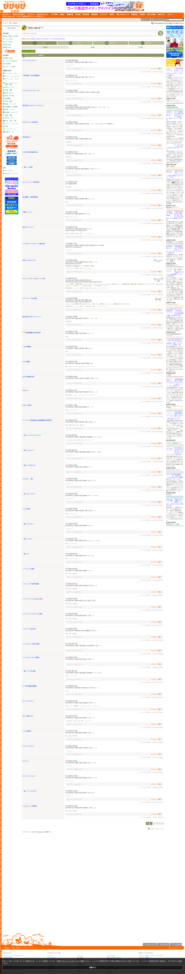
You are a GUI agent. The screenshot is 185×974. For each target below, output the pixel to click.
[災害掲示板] (133, 14)
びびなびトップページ (11, 173)
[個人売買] (77, 14)
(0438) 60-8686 (72, 298)
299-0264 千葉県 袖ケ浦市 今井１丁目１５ (81, 77)
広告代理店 (68, 141)
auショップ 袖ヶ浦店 (30, 298)
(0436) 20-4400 (72, 479)
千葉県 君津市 (72, 184)
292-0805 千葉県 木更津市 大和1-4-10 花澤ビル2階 (83, 92)
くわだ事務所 (27, 346)
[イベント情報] (53, 14)
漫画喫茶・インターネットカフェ (82, 705)
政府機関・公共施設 (11, 106)
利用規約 (6, 948)
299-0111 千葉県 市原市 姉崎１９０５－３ (81, 718)
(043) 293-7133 (72, 644)
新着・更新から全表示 (11, 36)
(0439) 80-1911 (72, 657)
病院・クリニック (10, 104)
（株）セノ (26, 554)
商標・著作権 (16, 948)
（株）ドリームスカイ (30, 791)
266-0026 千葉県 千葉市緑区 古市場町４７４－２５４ (84, 437)
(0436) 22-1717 (72, 390)
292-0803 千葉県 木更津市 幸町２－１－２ (81, 199)
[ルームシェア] (103, 14)
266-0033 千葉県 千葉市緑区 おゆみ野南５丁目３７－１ (85, 645)
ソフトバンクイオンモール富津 (32, 614)
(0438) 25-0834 (72, 122)
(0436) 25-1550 (72, 701)
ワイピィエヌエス (28, 746)
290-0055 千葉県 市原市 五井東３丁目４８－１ (82, 585)
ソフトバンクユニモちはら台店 (32, 599)
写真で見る (7, 44)
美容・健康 (8, 101)
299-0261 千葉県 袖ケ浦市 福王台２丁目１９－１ (83, 688)
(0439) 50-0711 (72, 278)
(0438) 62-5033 (72, 167)
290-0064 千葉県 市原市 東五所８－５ (80, 467)
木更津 (15, 23)
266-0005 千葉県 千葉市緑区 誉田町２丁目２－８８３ (84, 452)
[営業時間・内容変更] (151, 71)
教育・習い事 (9, 95)
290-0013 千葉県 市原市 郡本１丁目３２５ (81, 793)
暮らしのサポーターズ (114, 957)
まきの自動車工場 (28, 376)
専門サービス (9, 118)
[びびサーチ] (6, 14)
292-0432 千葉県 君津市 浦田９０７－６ (80, 407)
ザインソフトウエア (29, 776)
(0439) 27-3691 (72, 405)
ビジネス (92, 366)
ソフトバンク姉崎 (28, 569)
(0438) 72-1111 (72, 243)
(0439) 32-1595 (72, 212)
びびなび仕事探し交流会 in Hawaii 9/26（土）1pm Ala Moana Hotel (43, 39)
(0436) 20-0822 (72, 746)
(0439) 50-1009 (72, 776)
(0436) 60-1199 (72, 569)
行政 (67, 351)
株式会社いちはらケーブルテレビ (33, 105)
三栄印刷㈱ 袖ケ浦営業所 (31, 75)
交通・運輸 (8, 90)
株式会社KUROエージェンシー (32, 316)
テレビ (67, 111)
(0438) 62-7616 (72, 361)
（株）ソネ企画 (28, 167)
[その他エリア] (39, 16)
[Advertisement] (11, 248)
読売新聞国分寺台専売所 (33, 332)
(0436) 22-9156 (72, 376)
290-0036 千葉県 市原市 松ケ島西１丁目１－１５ (83, 378)
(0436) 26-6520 (72, 524)
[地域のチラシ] (161, 14)
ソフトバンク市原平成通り (31, 584)
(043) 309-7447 (72, 450)
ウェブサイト (69, 250)
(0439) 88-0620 (72, 614)
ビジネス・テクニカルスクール (81, 366)
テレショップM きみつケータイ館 (34, 278)
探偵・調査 (68, 425)
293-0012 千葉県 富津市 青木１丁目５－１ (81, 615)
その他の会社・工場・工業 (73, 440)
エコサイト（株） (28, 479)
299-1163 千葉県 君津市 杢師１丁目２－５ (81, 733)
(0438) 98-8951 (72, 260)
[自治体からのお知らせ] (18, 14)
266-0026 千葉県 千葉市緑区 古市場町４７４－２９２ (84, 673)
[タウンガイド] (30, 14)
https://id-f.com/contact (73, 247)
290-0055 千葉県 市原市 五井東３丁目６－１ (82, 703)
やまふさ (25, 390)
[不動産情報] (94, 14)
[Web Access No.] (9, 16)
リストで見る (8, 39)
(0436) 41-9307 (72, 465)
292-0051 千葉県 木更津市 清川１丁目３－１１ (82, 262)
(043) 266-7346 (72, 671)
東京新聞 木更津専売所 (30, 197)
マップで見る (8, 41)
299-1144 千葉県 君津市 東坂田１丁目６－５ (82, 808)
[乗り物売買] (85, 14)
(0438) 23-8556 (72, 509)
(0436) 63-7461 (72, 539)
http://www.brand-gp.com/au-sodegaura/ (78, 301)
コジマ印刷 (26, 509)
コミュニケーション (71, 95)
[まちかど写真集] (151, 14)
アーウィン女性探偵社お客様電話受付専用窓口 (37, 420)
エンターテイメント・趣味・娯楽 (12, 83)
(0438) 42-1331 (72, 137)
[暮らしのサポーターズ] (122, 14)
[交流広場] (142, 14)
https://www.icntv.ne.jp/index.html (76, 108)
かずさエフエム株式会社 (30, 122)
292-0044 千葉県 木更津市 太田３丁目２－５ (82, 510)
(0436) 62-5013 (72, 716)
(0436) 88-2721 (72, 554)
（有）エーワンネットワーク (32, 435)
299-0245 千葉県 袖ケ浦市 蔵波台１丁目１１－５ (83, 169)
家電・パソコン (10, 109)
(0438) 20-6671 (72, 420)
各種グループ (9, 132)
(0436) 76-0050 (72, 599)
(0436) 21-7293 (72, 331)
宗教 (6, 126)
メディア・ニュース (11, 123)
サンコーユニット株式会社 (31, 182)
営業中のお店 (8, 58)
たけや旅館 (26, 361)
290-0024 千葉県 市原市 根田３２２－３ (80, 333)
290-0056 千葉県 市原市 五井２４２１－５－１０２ (84, 540)
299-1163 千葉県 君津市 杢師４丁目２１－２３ (82, 778)
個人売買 (80, 957)
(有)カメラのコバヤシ (29, 260)
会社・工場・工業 (10, 120)
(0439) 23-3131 (72, 152)
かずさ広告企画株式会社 (30, 152)
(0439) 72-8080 (72, 316)
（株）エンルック (28, 450)
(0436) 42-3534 (72, 791)
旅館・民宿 (79, 233)
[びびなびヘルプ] (18, 16)
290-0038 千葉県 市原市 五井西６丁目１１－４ (82, 392)
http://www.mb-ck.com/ (73, 263)
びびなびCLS (8, 957)
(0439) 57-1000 (72, 731)
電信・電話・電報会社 (78, 425)
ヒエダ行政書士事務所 (30, 686)
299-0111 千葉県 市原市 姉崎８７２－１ (80, 570)
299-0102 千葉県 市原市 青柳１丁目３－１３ (82, 480)
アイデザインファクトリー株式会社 (34, 243)
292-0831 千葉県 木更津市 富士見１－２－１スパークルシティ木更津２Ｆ (91, 124)
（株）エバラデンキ (29, 465)
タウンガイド (11, 28)
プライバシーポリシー (30, 948)
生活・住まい (9, 93)
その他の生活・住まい (90, 288)
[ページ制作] (142, 71)
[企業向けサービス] (28, 16)
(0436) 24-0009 (72, 105)
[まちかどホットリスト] (41, 14)
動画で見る (7, 47)
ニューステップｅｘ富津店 (31, 657)
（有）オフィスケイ (29, 494)
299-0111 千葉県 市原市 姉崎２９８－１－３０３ (83, 495)
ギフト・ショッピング (12, 76)
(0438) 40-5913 (72, 346)
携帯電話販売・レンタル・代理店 (74, 288)
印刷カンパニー (28, 212)
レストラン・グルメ (11, 73)
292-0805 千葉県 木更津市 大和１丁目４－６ (82, 422)
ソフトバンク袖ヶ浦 (29, 629)
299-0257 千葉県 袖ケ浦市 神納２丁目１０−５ (82, 62)
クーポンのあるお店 (10, 61)
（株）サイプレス (28, 524)
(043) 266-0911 (72, 435)
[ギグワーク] (170, 14)
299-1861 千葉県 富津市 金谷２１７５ (80, 229)
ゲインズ (25, 761)
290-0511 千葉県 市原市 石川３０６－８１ (81, 555)
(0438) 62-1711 (72, 75)
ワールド (5, 23)
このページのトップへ (175, 948)
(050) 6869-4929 (73, 60)
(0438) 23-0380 (72, 90)
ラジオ (67, 126)
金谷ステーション (28, 227)
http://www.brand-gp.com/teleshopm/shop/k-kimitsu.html (83, 282)
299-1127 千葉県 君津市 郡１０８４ (79, 214)
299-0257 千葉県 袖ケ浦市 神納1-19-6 (79, 300)
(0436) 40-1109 (72, 761)
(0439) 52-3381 (72, 182)
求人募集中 (7, 63)
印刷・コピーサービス (71, 80)
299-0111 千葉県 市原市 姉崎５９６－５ (80, 525)
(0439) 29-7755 (72, 227)
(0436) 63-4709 (72, 494)
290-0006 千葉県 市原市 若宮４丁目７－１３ (82, 763)
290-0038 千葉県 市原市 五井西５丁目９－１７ (82, 748)
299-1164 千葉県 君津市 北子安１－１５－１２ (82, 318)
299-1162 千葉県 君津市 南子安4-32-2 (79, 280)
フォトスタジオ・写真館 (72, 268)
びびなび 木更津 (144, 957)
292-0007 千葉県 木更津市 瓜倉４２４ (80, 348)
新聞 (67, 201)
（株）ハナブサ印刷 (29, 671)
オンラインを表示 (9, 66)
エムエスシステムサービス (31, 90)
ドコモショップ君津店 (30, 806)
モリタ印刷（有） (28, 716)
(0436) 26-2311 (72, 584)
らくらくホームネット (30, 60)
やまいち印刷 (27, 405)
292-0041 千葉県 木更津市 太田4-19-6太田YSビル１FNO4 (86, 245)
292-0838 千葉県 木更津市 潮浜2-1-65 (79, 139)
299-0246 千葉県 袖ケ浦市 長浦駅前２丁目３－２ (83, 630)
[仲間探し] (111, 14)
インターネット (70, 65)
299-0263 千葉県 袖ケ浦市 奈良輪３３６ (80, 363)
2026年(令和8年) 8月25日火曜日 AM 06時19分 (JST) (168, 23)
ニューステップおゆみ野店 (31, 644)
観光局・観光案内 (70, 233)
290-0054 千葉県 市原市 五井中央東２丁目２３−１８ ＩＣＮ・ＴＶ (89, 107)
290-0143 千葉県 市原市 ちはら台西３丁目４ (82, 600)
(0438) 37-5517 (72, 197)
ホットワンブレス (28, 701)
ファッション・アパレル (12, 79)
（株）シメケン (28, 539)
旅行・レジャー (10, 87)
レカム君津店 (27, 731)
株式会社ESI (27, 137)
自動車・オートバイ (11, 112)
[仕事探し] (62, 14)
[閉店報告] (160, 71)
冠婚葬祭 (8, 98)
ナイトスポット (10, 129)
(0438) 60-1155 (72, 686)
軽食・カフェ (69, 705)
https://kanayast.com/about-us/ (75, 230)
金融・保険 (8, 115)
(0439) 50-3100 (72, 806)
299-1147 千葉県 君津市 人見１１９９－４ (81, 154)
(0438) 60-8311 (72, 629)
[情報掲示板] (69, 14)
